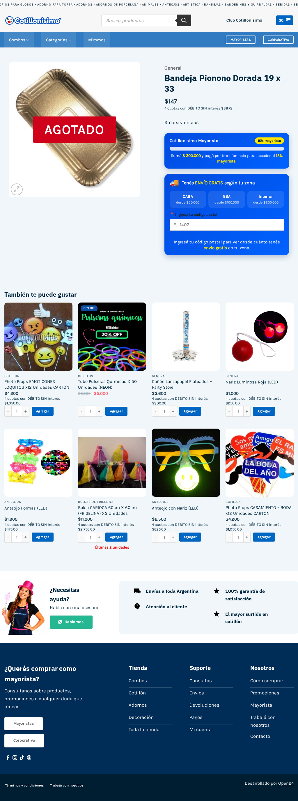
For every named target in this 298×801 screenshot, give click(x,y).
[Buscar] (184, 20)
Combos (17, 40)
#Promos (97, 40)
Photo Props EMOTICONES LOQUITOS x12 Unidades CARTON (36, 384)
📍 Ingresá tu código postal (193, 214)
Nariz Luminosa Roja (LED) (252, 382)
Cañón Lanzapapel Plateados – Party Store (182, 384)
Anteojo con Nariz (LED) (175, 508)
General (173, 68)
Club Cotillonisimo (244, 20)
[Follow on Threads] (29, 758)
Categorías (57, 40)
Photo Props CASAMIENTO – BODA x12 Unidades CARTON (259, 510)
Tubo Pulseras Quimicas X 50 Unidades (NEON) (107, 384)
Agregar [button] (42, 411)
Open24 (286, 783)
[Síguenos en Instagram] (15, 758)
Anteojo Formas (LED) (25, 508)
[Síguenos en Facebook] (8, 758)
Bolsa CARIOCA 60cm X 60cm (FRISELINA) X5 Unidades (107, 510)
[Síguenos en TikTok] (21, 758)
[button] (284, 20)
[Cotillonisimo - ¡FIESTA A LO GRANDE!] (33, 20)
